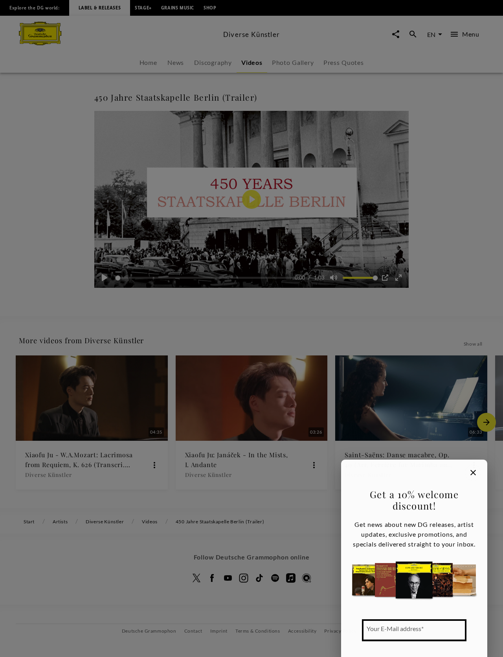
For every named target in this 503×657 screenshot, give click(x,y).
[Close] (473, 472)
